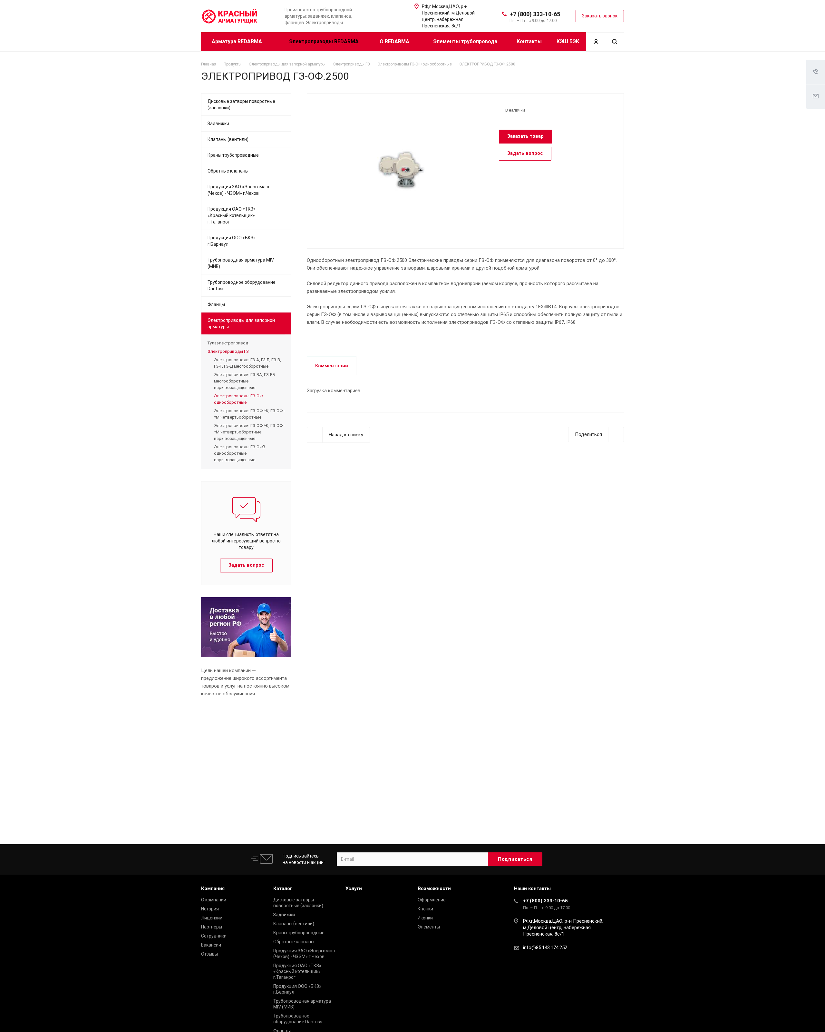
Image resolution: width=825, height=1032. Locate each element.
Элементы (429, 926)
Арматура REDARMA (237, 41)
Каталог (282, 888)
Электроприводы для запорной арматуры (241, 323)
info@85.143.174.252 (545, 947)
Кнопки (425, 908)
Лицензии (211, 917)
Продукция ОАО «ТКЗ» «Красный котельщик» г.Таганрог (232, 215)
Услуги (353, 888)
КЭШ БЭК (568, 41)
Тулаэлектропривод (228, 343)
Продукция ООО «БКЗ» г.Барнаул (232, 241)
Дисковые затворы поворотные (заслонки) (241, 104)
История (210, 908)
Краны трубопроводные (233, 155)
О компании (213, 899)
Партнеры (211, 926)
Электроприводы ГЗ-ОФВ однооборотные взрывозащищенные (239, 453)
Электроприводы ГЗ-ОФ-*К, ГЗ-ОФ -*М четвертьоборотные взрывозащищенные (249, 432)
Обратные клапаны (228, 171)
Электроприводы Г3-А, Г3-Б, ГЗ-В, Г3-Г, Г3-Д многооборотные (247, 363)
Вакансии (211, 945)
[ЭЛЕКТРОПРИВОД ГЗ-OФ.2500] (400, 170)
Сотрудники (214, 935)
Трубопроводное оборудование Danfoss (242, 285)
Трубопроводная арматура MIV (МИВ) (241, 263)
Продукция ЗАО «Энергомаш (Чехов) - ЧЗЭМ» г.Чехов (238, 190)
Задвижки (218, 123)
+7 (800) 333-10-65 (535, 14)
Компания (213, 888)
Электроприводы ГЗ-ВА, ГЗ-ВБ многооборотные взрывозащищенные (244, 381)
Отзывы (209, 954)
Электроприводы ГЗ (228, 351)
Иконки (425, 917)
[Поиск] (614, 41)
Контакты (529, 41)
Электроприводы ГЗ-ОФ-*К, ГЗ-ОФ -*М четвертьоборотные (249, 414)
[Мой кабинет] (596, 41)
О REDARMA (395, 41)
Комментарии (331, 366)
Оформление (432, 899)
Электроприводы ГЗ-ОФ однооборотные (238, 399)
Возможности (434, 888)
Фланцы (216, 304)
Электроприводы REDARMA (324, 41)
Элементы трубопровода (465, 41)
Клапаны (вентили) (228, 139)
